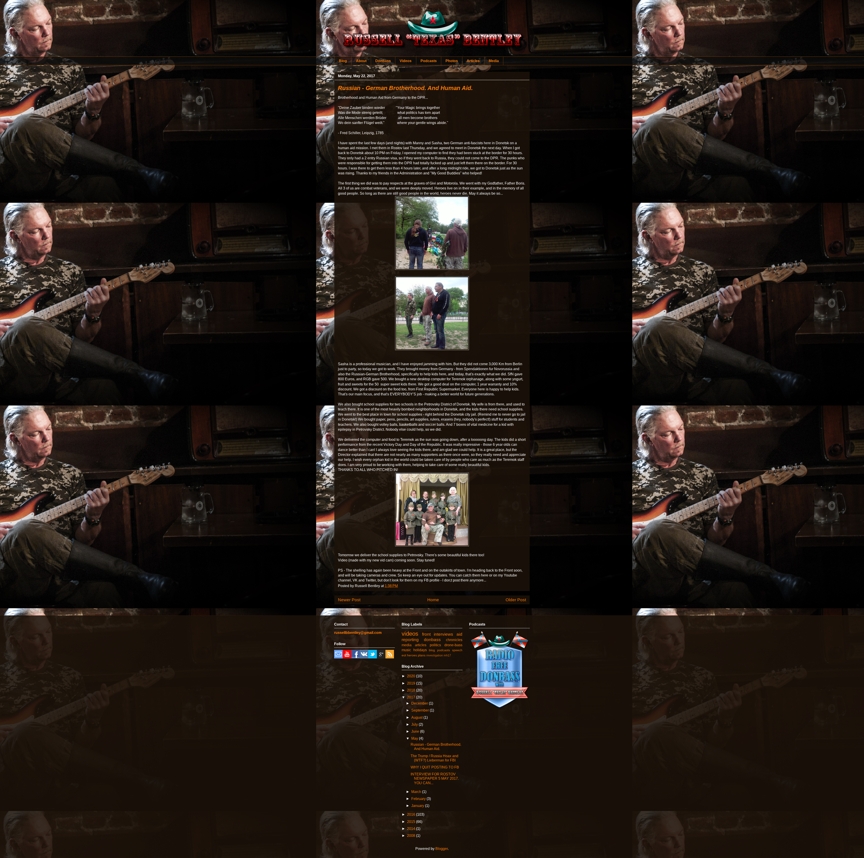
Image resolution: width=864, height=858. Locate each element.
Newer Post (349, 599)
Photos (452, 61)
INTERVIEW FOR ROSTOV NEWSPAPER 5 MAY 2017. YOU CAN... (435, 778)
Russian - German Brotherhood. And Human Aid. (405, 88)
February (419, 799)
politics (435, 645)
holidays (420, 650)
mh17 (447, 655)
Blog (343, 61)
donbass (432, 639)
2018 (411, 690)
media (407, 645)
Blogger (441, 849)
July (415, 724)
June (415, 731)
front (426, 634)
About (361, 61)
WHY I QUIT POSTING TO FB (435, 767)
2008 (411, 836)
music (406, 650)
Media (494, 61)
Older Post (516, 599)
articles (420, 645)
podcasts (443, 650)
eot (404, 655)
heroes (412, 655)
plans (421, 655)
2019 (411, 683)
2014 (411, 829)
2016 (411, 814)
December (420, 703)
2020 (411, 676)
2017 (411, 697)
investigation (434, 655)
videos (410, 634)
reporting (410, 639)
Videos (406, 61)
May (415, 738)
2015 (411, 822)
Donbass (383, 61)
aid (459, 634)
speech (457, 650)
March (416, 792)
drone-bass (453, 645)
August (417, 717)
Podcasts (429, 61)
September (420, 710)
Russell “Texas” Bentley (432, 22)
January (418, 806)
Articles (473, 61)
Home (433, 599)
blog (432, 650)
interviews (443, 634)
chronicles (454, 640)
